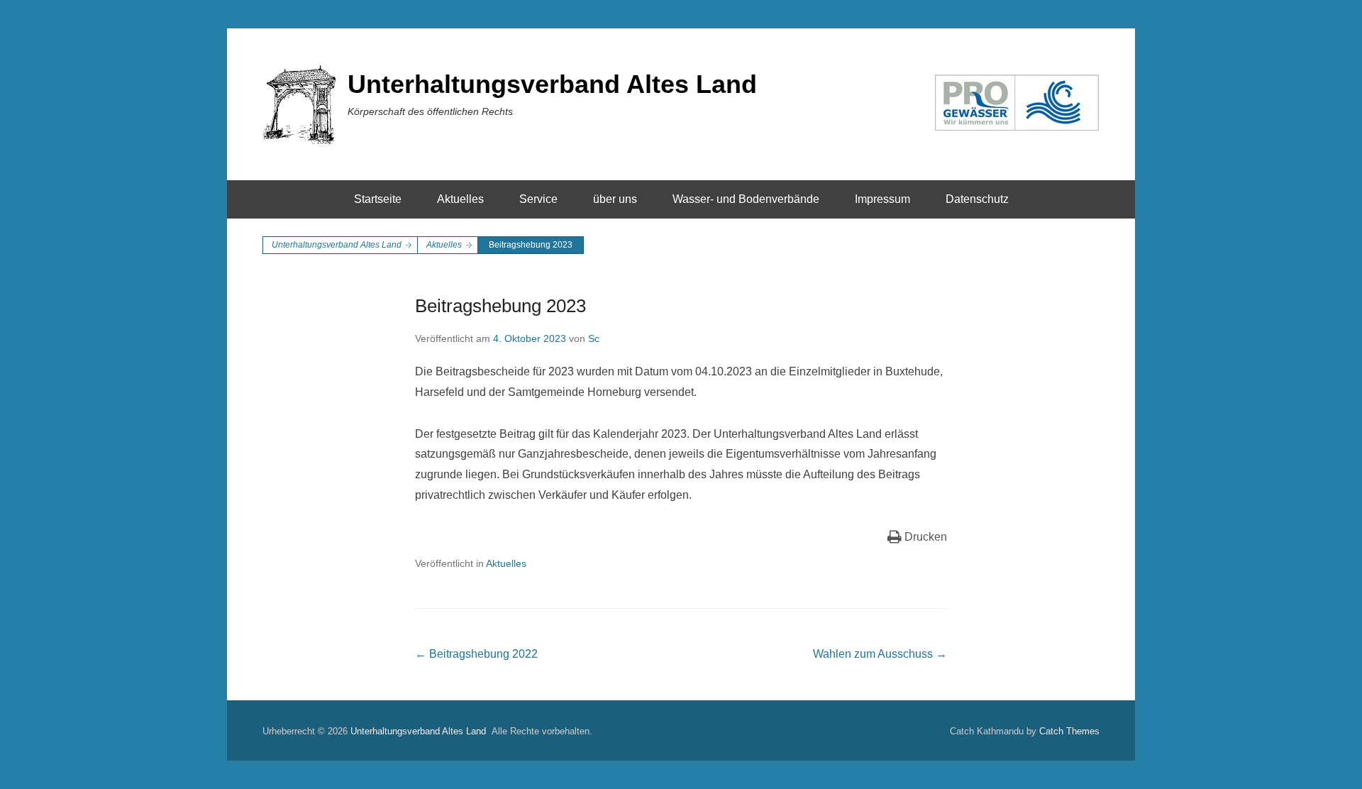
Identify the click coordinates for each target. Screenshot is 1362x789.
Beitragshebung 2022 (476, 654)
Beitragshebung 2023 (500, 305)
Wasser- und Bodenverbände (745, 199)
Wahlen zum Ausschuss (880, 654)
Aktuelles (460, 199)
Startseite (378, 199)
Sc (593, 338)
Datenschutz (977, 199)
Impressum (882, 199)
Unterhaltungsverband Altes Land (552, 84)
